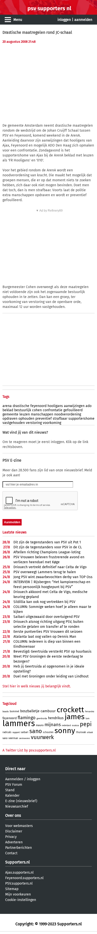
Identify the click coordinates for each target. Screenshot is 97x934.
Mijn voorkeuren (18, 894)
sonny (64, 730)
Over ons (13, 815)
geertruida (42, 718)
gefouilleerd (73, 410)
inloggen (64, 20)
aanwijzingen (74, 406)
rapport (16, 732)
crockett (70, 709)
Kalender (12, 795)
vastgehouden (13, 423)
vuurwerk (42, 737)
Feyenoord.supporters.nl (24, 878)
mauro (40, 725)
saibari (24, 732)
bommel (14, 711)
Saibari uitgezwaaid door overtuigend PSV (46, 617)
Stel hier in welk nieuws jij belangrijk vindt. (36, 686)
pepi (86, 724)
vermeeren (24, 738)
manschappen (42, 414)
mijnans (53, 724)
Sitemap (11, 889)
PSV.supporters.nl (19, 883)
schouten (48, 732)
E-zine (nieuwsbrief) (21, 801)
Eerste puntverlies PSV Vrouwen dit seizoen (47, 632)
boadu (5, 711)
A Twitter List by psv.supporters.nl (29, 750)
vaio (4, 738)
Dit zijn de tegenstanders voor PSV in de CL (47, 547)
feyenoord (38, 406)
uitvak (90, 732)
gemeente (10, 414)
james (75, 716)
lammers (18, 723)
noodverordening (67, 414)
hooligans (55, 406)
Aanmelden (14, 779)
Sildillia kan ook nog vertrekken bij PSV (44, 602)
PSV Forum (13, 785)
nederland (66, 725)
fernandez (89, 711)
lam (88, 718)
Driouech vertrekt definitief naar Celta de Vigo (50, 567)
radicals (6, 732)
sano (35, 731)
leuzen (24, 414)
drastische (21, 406)
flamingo (27, 717)
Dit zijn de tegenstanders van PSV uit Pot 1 (47, 542)
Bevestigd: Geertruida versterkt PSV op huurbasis (52, 651)
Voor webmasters (19, 826)
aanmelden (83, 20)
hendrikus (56, 718)
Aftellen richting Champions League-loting (46, 552)
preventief (43, 418)
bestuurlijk (22, 410)
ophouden (26, 418)
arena (7, 406)
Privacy (11, 837)
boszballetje (30, 711)
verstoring (34, 423)
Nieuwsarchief (16, 806)
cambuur (48, 711)
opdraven (9, 418)
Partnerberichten (18, 848)
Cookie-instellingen (20, 900)
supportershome (81, 418)
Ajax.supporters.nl (19, 872)
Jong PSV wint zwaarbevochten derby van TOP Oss (53, 577)
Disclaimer (13, 831)
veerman (13, 738)
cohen (37, 410)
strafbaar (60, 418)
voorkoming (52, 423)
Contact (11, 853)
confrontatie (52, 410)
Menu (17, 20)
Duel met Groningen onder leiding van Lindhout (51, 676)
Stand (9, 790)
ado (89, 406)
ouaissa (75, 725)
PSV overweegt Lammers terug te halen (44, 572)
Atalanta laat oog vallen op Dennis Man (44, 637)
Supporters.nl (17, 862)
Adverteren (14, 842)
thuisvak (81, 732)
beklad (7, 410)
